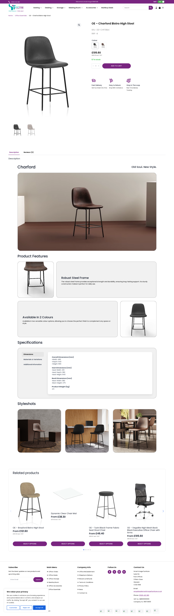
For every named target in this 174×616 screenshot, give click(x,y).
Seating (36, 8)
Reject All (26, 608)
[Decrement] (93, 66)
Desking (48, 8)
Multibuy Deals (107, 8)
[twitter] (114, 572)
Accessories (91, 8)
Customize (13, 608)
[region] (26, 600)
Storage (60, 8)
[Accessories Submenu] (97, 8)
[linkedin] (124, 572)
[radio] (95, 45)
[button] (79, 25)
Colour (94, 40)
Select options (29, 544)
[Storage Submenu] (64, 8)
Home (10, 16)
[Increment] (98, 66)
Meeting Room (75, 8)
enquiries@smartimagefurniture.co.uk (148, 591)
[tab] (14, 152)
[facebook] (109, 572)
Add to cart (116, 66)
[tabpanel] (87, 310)
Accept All (39, 608)
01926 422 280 (144, 595)
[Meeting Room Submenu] (82, 8)
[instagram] (119, 572)
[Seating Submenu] (41, 8)
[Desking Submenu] (52, 8)
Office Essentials (21, 16)
